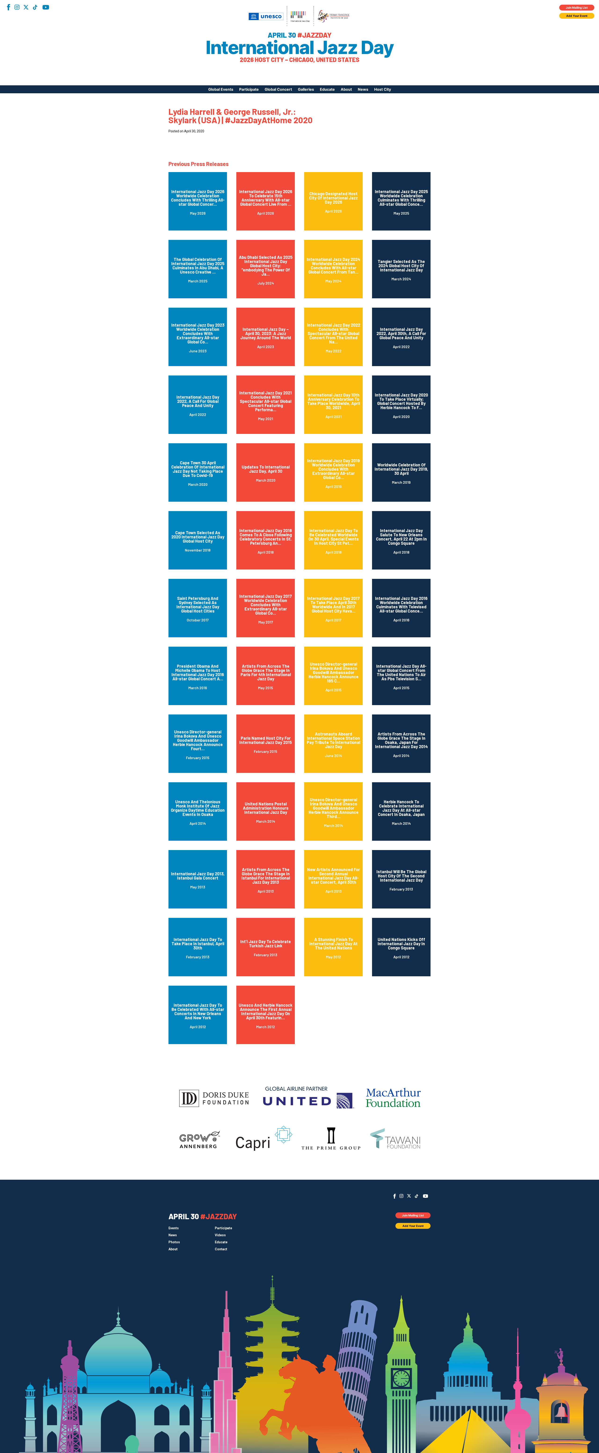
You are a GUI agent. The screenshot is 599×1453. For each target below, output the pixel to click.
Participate (249, 89)
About (346, 89)
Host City (382, 89)
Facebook (8, 7)
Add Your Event (577, 16)
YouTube (45, 7)
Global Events (220, 89)
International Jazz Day (299, 47)
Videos (220, 1235)
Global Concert (278, 89)
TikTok (35, 7)
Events (173, 1228)
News (363, 89)
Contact (221, 1249)
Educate (327, 89)
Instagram (17, 7)
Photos (174, 1242)
